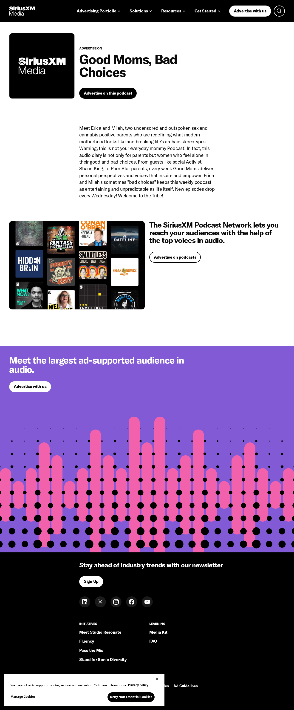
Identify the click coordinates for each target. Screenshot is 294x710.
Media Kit (158, 632)
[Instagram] (116, 601)
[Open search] (279, 11)
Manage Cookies (23, 696)
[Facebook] (131, 601)
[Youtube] (147, 601)
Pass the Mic (91, 650)
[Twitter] (100, 601)
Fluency (86, 641)
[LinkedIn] (84, 601)
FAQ (153, 641)
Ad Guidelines (185, 686)
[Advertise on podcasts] (77, 265)
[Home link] (22, 11)
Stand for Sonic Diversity (103, 659)
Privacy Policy (138, 685)
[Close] (157, 679)
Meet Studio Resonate (100, 632)
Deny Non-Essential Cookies (131, 697)
